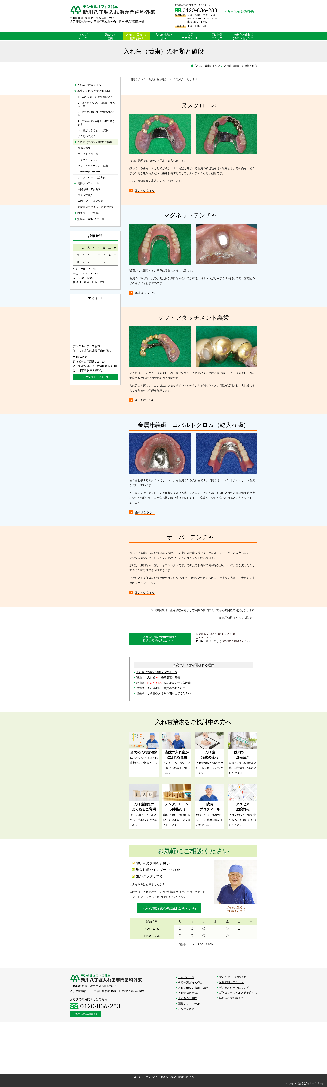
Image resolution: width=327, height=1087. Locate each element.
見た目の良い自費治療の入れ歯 (166, 688)
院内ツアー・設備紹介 (232, 976)
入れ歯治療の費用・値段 (193, 987)
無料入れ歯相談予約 (231, 997)
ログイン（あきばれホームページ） (306, 1083)
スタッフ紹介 (186, 1008)
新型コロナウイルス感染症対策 (238, 992)
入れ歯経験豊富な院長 (163, 677)
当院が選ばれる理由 (190, 982)
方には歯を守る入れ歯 (169, 682)
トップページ (186, 977)
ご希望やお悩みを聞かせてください (169, 693)
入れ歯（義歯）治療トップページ (156, 672)
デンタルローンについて (234, 987)
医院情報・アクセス (231, 982)
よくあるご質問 (187, 998)
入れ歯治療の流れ (189, 993)
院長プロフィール (189, 1003)
